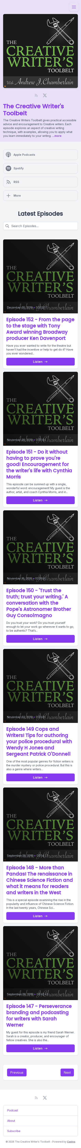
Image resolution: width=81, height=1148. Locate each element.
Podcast (12, 1110)
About (11, 1120)
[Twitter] (44, 95)
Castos (71, 1141)
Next (67, 1072)
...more (56, 135)
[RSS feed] (36, 95)
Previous (16, 1072)
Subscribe (13, 1131)
